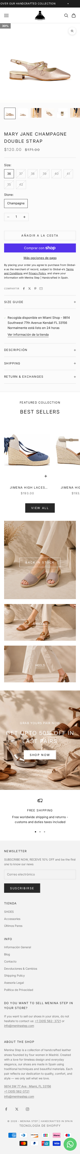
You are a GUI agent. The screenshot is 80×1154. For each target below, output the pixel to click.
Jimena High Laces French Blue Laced (27, 488)
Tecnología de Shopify (40, 1125)
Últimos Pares (13, 925)
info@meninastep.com (19, 1025)
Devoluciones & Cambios (20, 968)
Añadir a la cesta (40, 235)
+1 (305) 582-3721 (16, 1091)
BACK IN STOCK (40, 562)
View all (40, 508)
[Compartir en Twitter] (29, 288)
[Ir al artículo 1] (10, 113)
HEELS (40, 665)
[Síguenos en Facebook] (6, 1109)
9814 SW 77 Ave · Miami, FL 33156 (27, 1086)
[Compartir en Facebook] (23, 288)
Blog (7, 954)
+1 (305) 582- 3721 (48, 1021)
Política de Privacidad (18, 989)
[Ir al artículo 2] (23, 113)
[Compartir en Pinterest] (35, 288)
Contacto (10, 961)
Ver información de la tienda (28, 334)
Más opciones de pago (40, 258)
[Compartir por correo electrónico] (41, 288)
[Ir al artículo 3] (36, 113)
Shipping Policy (14, 975)
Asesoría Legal (14, 982)
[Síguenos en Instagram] (27, 1109)
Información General (17, 947)
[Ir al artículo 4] (49, 113)
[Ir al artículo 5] (62, 113)
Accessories (12, 919)
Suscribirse (22, 888)
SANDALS (40, 624)
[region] (40, 811)
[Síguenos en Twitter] (17, 1109)
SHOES (9, 911)
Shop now (40, 755)
